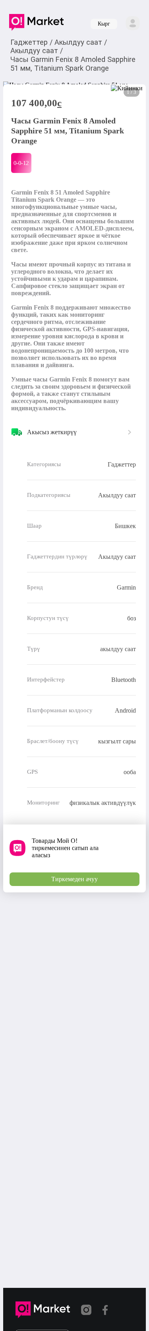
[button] (36, 24)
